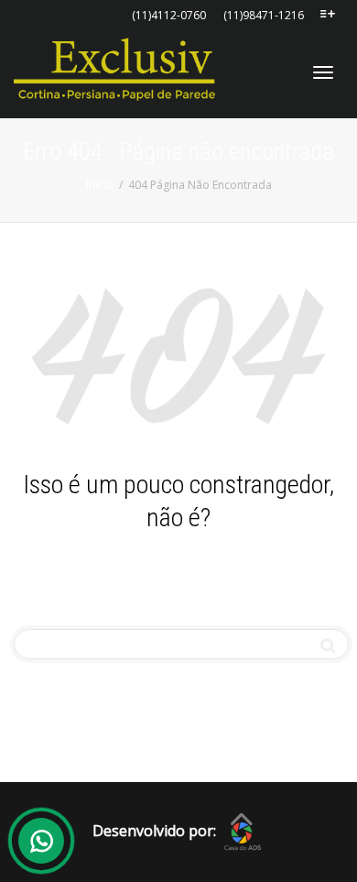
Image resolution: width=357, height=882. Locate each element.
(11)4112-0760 (169, 15)
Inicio (100, 185)
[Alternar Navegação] (323, 72)
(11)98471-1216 (263, 15)
